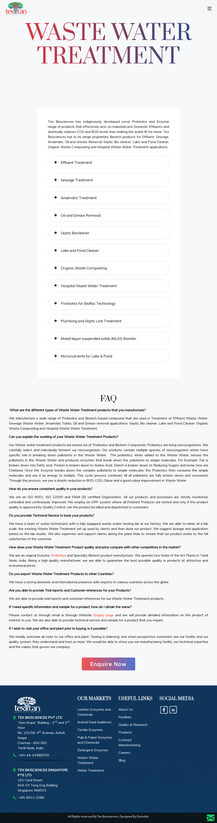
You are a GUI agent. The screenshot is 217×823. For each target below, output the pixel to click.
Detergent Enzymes (92, 750)
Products (125, 732)
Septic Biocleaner (75, 233)
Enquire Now (108, 664)
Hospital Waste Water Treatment (89, 286)
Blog (121, 760)
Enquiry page (103, 615)
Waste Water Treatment (87, 760)
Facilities (124, 717)
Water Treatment (90, 770)
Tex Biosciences (107, 816)
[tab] (108, 162)
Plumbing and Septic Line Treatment (91, 321)
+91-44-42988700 (34, 755)
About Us (125, 709)
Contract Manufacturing (129, 742)
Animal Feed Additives (94, 722)
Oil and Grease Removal (81, 215)
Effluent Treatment (76, 162)
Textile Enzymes (90, 730)
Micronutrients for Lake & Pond (86, 356)
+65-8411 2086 (31, 797)
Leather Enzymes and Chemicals (94, 712)
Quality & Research (132, 724)
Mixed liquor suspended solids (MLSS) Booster (98, 338)
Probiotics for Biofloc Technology (88, 303)
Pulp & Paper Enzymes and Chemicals (94, 739)
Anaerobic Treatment (79, 198)
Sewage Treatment (77, 180)
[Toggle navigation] (159, 8)
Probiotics (58, 555)
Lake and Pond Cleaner (80, 250)
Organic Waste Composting (84, 268)
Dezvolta (143, 816)
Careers (124, 752)
